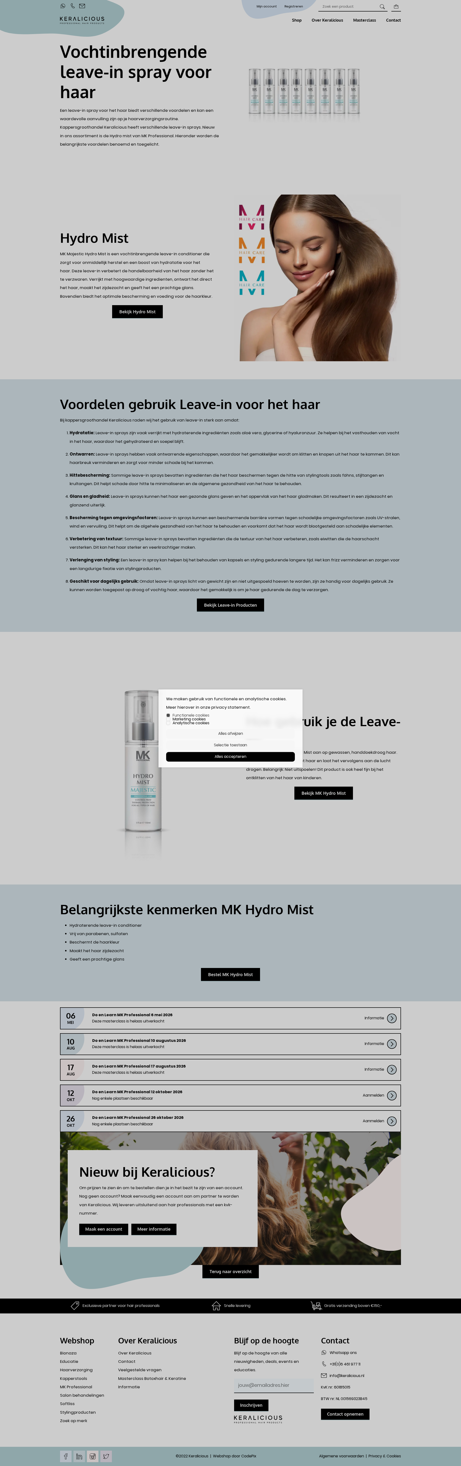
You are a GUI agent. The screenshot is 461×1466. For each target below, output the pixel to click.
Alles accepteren (230, 757)
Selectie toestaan (230, 745)
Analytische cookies (191, 723)
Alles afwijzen (230, 733)
